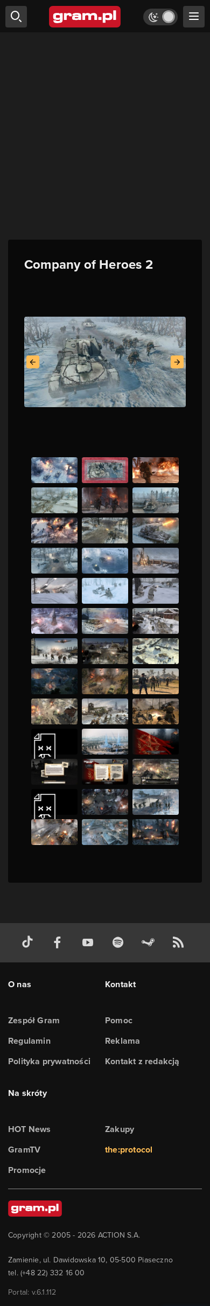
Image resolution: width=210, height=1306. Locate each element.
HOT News (29, 1129)
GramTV (24, 1149)
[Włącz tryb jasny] (160, 17)
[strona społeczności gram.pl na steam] (150, 942)
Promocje (27, 1170)
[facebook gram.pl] (59, 942)
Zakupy (119, 1129)
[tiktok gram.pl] (29, 942)
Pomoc (118, 1020)
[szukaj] (16, 16)
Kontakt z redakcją (142, 1061)
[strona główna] (85, 16)
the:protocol (128, 1149)
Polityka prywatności (49, 1061)
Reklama (122, 1041)
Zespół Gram (34, 1020)
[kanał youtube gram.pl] (90, 942)
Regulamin (29, 1041)
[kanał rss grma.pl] (180, 942)
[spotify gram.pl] (120, 942)
